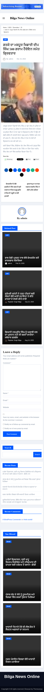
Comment (7, 363)
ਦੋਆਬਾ (8, 542)
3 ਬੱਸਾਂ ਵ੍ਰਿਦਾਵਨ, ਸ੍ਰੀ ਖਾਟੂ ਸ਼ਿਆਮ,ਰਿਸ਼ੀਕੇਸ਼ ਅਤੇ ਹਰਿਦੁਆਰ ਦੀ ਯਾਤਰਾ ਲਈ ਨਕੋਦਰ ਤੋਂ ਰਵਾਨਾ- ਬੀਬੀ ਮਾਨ (21, 563)
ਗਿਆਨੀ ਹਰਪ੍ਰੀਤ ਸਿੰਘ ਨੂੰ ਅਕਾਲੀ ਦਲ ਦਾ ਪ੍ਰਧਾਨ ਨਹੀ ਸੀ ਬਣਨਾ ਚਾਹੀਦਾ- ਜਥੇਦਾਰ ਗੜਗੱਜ (21, 335)
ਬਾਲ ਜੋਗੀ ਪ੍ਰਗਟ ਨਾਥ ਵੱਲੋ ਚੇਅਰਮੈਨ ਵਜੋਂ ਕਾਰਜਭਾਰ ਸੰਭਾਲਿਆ (22, 259)
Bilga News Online (22, 18)
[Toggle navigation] (3, 18)
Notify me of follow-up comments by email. (20, 424)
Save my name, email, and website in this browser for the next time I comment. (21, 418)
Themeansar (37, 689)
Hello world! (28, 519)
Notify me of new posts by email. (16, 428)
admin (11, 59)
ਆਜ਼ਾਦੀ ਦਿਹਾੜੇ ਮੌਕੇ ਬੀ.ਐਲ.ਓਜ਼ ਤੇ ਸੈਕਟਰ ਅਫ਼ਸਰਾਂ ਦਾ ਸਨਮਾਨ (20, 628)
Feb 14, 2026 (20, 263)
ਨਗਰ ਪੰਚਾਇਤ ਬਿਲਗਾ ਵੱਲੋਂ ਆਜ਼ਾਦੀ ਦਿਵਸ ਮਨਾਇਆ (19, 494)
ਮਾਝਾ (5, 39)
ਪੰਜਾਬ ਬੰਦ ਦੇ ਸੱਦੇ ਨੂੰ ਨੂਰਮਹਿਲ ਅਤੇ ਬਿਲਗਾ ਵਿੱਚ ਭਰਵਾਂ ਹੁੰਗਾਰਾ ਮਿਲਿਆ (20, 595)
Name (5, 393)
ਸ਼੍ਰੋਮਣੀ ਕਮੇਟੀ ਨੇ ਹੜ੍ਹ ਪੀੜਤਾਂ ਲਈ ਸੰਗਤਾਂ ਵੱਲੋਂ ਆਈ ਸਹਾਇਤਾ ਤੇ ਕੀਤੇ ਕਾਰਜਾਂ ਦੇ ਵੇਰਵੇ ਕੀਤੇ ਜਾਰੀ (20, 296)
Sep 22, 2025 (29, 302)
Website (6, 407)
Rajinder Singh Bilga (15, 302)
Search (8, 448)
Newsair (28, 689)
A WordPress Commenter (12, 519)
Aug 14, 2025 (29, 340)
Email (5, 400)
